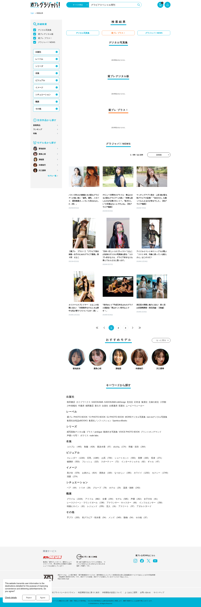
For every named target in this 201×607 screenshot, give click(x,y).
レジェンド (96, 506)
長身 (157, 458)
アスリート (127, 506)
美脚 (144, 458)
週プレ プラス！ (45, 38)
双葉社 (122, 406)
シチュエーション (43, 94)
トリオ (85, 488)
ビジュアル (40, 80)
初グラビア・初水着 (94, 517)
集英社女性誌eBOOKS (77, 420)
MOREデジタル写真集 (135, 417)
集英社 (144, 402)
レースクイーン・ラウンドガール (86, 502)
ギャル (154, 461)
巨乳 (93, 458)
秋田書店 (71, 402)
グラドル (75, 499)
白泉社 (105, 406)
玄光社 (130, 402)
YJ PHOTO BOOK (97, 417)
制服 (90, 447)
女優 (108, 499)
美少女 (74, 473)
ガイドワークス (83, 402)
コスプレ (75, 447)
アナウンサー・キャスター (122, 502)
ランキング (37, 129)
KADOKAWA (97, 402)
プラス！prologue (94, 432)
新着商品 (36, 125)
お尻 (107, 458)
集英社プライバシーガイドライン (62, 592)
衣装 (37, 73)
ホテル (115, 488)
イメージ (39, 87)
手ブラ (74, 517)
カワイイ (142, 473)
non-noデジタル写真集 (157, 417)
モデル (123, 499)
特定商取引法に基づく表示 (88, 592)
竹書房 (81, 406)
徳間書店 (89, 406)
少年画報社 (72, 406)
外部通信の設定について (112, 592)
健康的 (74, 461)
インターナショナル (134, 461)
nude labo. (94, 435)
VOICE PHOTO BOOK (129, 432)
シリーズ (39, 66)
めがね (120, 447)
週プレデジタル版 (45, 34)
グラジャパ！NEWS (46, 42)
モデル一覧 (52, 176)
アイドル (93, 499)
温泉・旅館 (132, 488)
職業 (37, 102)
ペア (72, 488)
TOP (32, 13)
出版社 (38, 52)
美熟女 (106, 473)
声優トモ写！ (73, 435)
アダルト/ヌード (144, 506)
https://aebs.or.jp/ (63, 579)
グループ (100, 488)
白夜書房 (113, 406)
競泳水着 (104, 447)
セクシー (160, 473)
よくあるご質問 (131, 592)
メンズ (115, 517)
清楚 (73, 476)
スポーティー (110, 461)
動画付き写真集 (110, 432)
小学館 (163, 402)
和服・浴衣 (138, 447)
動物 (129, 517)
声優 (137, 499)
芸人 (111, 506)
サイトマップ (159, 592)
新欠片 (98, 406)
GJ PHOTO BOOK (115, 417)
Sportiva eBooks (119, 420)
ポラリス (84, 435)
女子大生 (151, 499)
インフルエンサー (151, 502)
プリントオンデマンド (151, 432)
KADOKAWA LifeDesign (115, 402)
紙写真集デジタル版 (76, 432)
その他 (38, 109)
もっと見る (161, 340)
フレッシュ (91, 461)
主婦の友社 (154, 402)
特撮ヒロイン (76, 506)
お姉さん (90, 473)
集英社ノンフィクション (100, 420)
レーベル (39, 59)
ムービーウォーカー (135, 406)
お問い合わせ (145, 592)
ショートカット (126, 458)
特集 (35, 133)
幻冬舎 (137, 402)
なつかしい (123, 473)
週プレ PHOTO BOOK (77, 417)
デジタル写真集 (44, 30)
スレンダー (76, 458)
